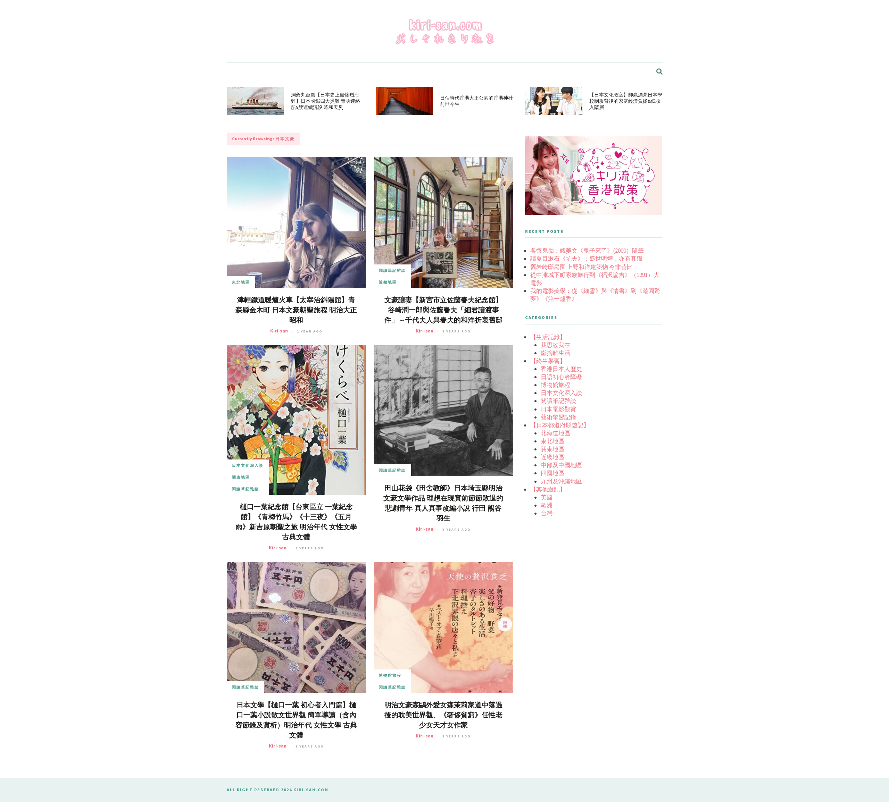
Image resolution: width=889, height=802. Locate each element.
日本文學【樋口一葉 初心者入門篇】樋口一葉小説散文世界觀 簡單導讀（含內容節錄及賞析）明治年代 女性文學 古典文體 (296, 720)
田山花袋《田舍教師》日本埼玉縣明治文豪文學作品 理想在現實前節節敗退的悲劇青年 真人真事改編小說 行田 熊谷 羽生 (443, 503)
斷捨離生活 (555, 353)
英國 (546, 497)
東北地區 (241, 282)
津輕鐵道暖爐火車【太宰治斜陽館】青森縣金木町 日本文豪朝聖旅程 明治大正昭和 (296, 310)
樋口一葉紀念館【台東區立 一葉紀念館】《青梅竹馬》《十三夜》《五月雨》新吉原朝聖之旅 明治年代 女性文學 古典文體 (296, 522)
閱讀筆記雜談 (392, 270)
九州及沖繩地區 (561, 481)
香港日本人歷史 (561, 369)
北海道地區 (555, 433)
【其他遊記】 (548, 489)
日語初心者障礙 (561, 377)
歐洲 (546, 505)
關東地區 (241, 477)
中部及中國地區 (561, 465)
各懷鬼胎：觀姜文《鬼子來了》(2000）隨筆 (587, 250)
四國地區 (552, 473)
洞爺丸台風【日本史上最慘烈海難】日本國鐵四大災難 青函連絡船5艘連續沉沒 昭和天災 (325, 101)
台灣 (546, 513)
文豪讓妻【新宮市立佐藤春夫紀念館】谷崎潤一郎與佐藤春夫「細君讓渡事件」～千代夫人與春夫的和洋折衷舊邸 (443, 310)
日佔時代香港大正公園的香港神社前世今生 (476, 101)
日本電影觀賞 (558, 409)
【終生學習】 (548, 361)
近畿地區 (388, 282)
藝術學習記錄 (558, 417)
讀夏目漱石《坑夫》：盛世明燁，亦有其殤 (586, 258)
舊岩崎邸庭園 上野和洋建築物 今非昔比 (581, 267)
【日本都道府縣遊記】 (559, 425)
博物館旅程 (390, 675)
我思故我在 (555, 345)
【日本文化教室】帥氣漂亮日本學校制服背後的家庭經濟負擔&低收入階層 (625, 101)
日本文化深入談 (248, 465)
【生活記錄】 (548, 337)
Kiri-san (279, 331)
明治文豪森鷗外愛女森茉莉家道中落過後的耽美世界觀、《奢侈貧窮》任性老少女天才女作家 (443, 715)
